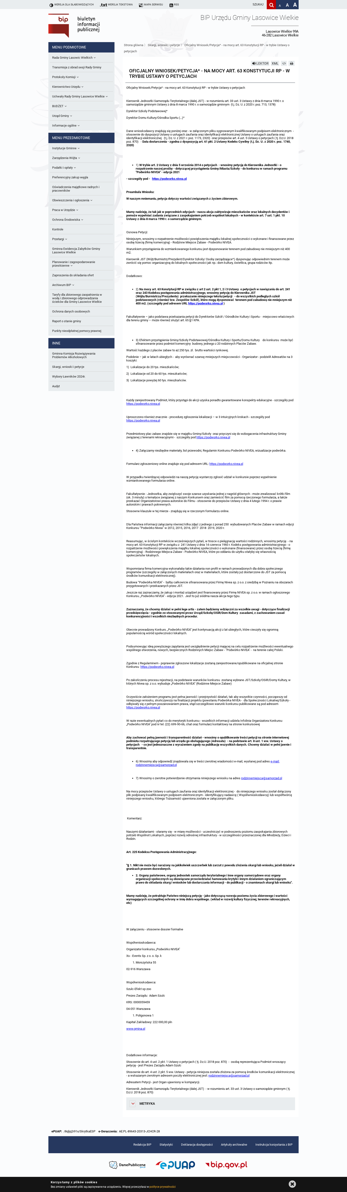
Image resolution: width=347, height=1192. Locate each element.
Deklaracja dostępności (197, 1144)
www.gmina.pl (135, 1028)
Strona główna (133, 45)
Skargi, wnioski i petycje (164, 45)
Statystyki (166, 1144)
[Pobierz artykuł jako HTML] (284, 63)
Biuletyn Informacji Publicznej (87, 25)
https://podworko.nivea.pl (169, 178)
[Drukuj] (291, 63)
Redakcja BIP (142, 1144)
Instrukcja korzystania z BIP (273, 1144)
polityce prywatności (162, 1186)
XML (275, 63)
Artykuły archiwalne (234, 1144)
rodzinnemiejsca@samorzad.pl (261, 778)
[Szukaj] (271, 4)
